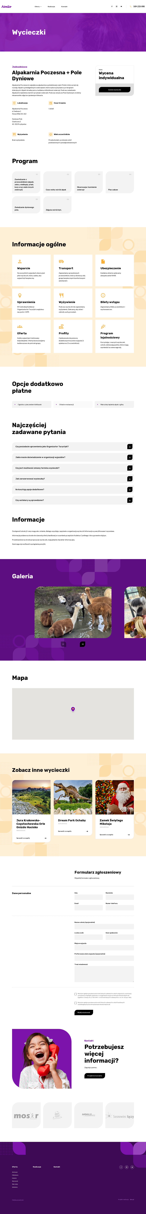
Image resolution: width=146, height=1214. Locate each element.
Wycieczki (15, 1181)
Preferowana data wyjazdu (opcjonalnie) (89, 954)
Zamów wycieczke (114, 90)
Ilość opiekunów (112, 933)
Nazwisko (109, 893)
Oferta (37, 6)
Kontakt (64, 6)
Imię (75, 893)
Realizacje (51, 6)
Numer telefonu (112, 903)
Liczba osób (79, 933)
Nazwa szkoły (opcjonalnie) (84, 922)
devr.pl (132, 1199)
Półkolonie (15, 1175)
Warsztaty (15, 1184)
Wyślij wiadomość (83, 1012)
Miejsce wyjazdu (80, 943)
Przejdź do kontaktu (94, 1076)
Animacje (15, 1172)
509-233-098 (139, 6)
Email (76, 903)
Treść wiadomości (81, 964)
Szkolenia (15, 1187)
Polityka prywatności (18, 1200)
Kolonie (14, 1178)
